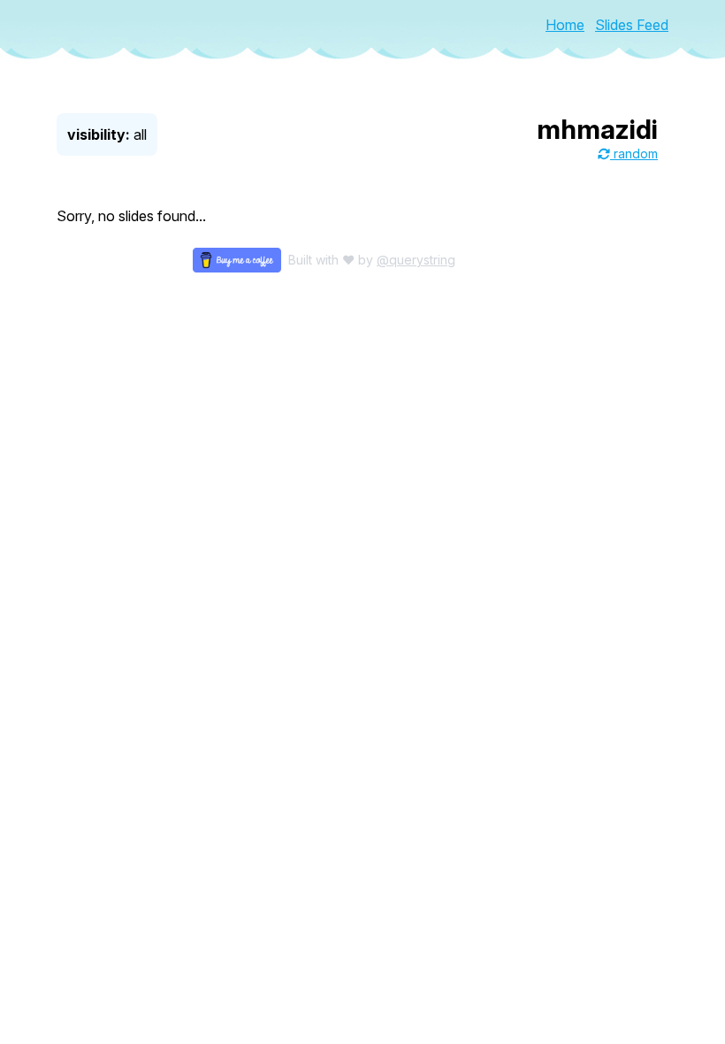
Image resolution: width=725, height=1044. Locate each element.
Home (565, 25)
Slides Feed (631, 25)
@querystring (416, 259)
